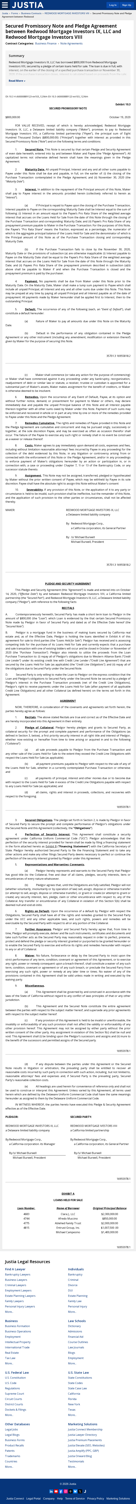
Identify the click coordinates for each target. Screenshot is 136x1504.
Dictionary (74, 1326)
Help (60, 1498)
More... (9, 1312)
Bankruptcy (75, 1274)
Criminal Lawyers (15, 1285)
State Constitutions (80, 1377)
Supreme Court (14, 1393)
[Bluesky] (75, 1491)
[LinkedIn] (51, 1491)
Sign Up (126, 5)
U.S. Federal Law (17, 1373)
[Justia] (27, 5)
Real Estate (12, 1353)
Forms (14, 13)
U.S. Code (10, 1383)
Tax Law (10, 1358)
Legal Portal (33, 1498)
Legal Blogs (12, 1435)
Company (49, 1498)
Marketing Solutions (82, 1424)
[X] (80, 1491)
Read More (16, 81)
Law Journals (76, 1347)
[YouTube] (56, 1491)
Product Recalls (14, 1445)
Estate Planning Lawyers (20, 1296)
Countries (11, 1461)
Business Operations (18, 1331)
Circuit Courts (13, 1399)
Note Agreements (71, 43)
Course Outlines (78, 1342)
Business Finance (46, 43)
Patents (10, 1451)
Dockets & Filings (15, 1409)
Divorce (72, 1285)
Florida (72, 1399)
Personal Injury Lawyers (20, 1306)
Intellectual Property (18, 1342)
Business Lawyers (16, 1280)
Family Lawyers (14, 1301)
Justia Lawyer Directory (82, 1435)
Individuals (76, 1269)
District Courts (14, 1404)
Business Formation (17, 1326)
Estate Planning (78, 1296)
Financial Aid (75, 1337)
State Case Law (77, 1388)
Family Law (74, 1301)
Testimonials (76, 1461)
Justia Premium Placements (85, 1440)
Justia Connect (15, 1498)
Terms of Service (75, 1498)
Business (11, 1321)
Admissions (75, 1331)
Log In (113, 5)
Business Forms (15, 1440)
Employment (13, 1337)
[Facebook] (61, 1491)
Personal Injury (77, 1306)
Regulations (12, 1388)
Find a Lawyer (15, 1269)
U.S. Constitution (15, 1377)
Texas (71, 1409)
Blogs (71, 1353)
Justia (5, 13)
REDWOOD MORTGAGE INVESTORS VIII (67, 13)
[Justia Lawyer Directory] (85, 1491)
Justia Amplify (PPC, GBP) (83, 1451)
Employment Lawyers (18, 1290)
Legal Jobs (11, 1429)
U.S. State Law (78, 1373)
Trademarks (12, 1456)
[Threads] (70, 1491)
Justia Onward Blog (80, 1456)
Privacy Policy (95, 1498)
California (74, 1393)
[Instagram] (66, 1491)
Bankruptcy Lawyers (17, 1274)
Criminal (73, 1280)
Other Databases (17, 1424)
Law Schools (77, 1321)
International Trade (17, 1347)
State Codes (75, 1383)
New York (74, 1404)
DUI (70, 1290)
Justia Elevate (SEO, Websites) (86, 1445)
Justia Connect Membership (85, 1429)
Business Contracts (31, 13)
